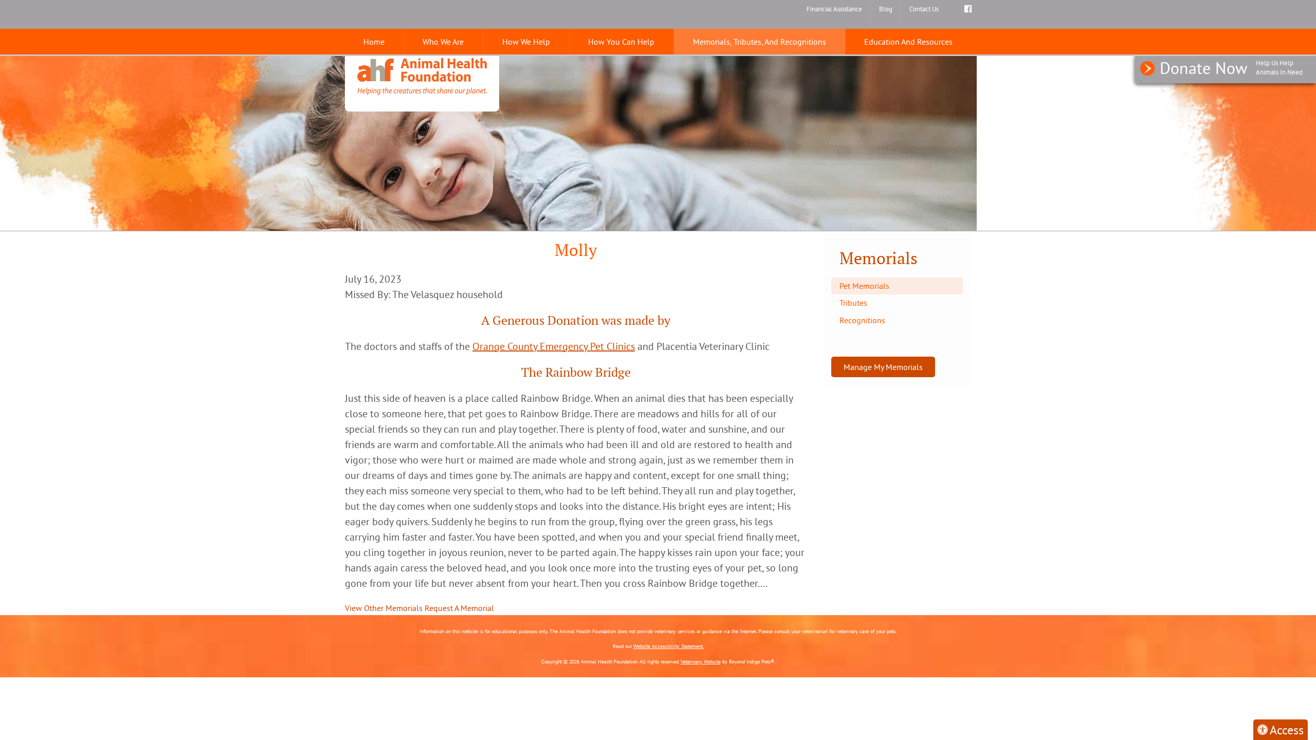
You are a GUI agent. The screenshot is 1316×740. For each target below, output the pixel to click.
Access (1287, 729)
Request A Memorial (459, 608)
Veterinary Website (701, 661)
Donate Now (1231, 68)
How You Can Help (621, 41)
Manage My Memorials (883, 367)
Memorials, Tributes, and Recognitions (759, 41)
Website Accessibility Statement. (668, 646)
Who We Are (443, 41)
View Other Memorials (384, 608)
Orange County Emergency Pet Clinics (553, 346)
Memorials (878, 258)
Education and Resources (908, 41)
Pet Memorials (864, 286)
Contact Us (924, 9)
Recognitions (862, 320)
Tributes (853, 303)
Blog (885, 9)
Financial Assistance (834, 9)
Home (374, 41)
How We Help (526, 41)
